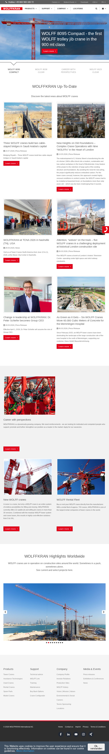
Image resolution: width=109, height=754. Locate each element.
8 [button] (60, 642)
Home (60, 727)
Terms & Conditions (98, 727)
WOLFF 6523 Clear (96, 70)
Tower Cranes (8, 674)
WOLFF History (62, 687)
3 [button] (50, 642)
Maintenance (35, 687)
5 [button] (54, 642)
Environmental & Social (66, 696)
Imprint (78, 727)
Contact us (69, 727)
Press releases (89, 674)
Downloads (84, 2)
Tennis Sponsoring (64, 704)
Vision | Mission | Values (66, 691)
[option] (54, 612)
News (85, 683)
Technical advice (36, 674)
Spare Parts (7, 691)
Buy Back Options (37, 691)
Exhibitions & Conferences (93, 679)
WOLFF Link (35, 679)
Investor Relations (64, 679)
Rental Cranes (9, 687)
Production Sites (63, 683)
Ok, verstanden (96, 747)
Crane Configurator (37, 696)
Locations (78, 9)
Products (29, 9)
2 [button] (48, 642)
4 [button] (52, 642)
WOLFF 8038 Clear (41, 70)
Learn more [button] (49, 51)
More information (25, 750)
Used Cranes (8, 683)
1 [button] (46, 642)
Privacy (85, 727)
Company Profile (63, 674)
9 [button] (62, 642)
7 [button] (58, 642)
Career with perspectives (68, 70)
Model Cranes (8, 696)
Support (46, 9)
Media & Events (69, 2)
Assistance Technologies (13, 679)
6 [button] (56, 642)
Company (61, 9)
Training (33, 683)
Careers (55, 2)
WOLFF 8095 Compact (14, 70)
